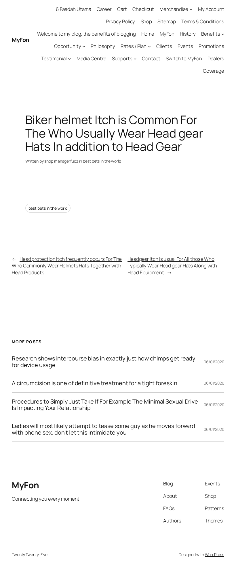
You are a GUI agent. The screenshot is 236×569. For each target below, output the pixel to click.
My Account (211, 9)
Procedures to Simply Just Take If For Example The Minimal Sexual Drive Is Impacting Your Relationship (105, 404)
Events (185, 46)
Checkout (143, 9)
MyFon (20, 40)
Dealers (216, 58)
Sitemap (166, 21)
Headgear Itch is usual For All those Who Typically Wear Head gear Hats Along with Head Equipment (172, 266)
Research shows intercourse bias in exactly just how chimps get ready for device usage (103, 361)
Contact (151, 58)
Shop (146, 21)
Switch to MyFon (184, 58)
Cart (122, 9)
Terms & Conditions (202, 21)
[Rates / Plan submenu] (149, 46)
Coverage (213, 70)
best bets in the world (102, 161)
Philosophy (103, 46)
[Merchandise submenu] (191, 9)
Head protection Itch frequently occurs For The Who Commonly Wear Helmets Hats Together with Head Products (67, 266)
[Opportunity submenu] (83, 46)
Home (147, 33)
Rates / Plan (133, 46)
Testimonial (54, 58)
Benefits (210, 33)
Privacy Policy (120, 21)
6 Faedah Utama (73, 9)
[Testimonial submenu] (69, 58)
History (188, 33)
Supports (122, 58)
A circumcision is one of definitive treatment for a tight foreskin (94, 383)
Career (104, 9)
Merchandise (173, 9)
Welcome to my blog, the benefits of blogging (86, 33)
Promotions (211, 46)
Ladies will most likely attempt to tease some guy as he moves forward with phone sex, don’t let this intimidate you (103, 429)
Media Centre (91, 58)
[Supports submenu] (135, 58)
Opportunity (67, 46)
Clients (164, 46)
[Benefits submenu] (222, 33)
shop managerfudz (61, 161)
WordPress (214, 554)
